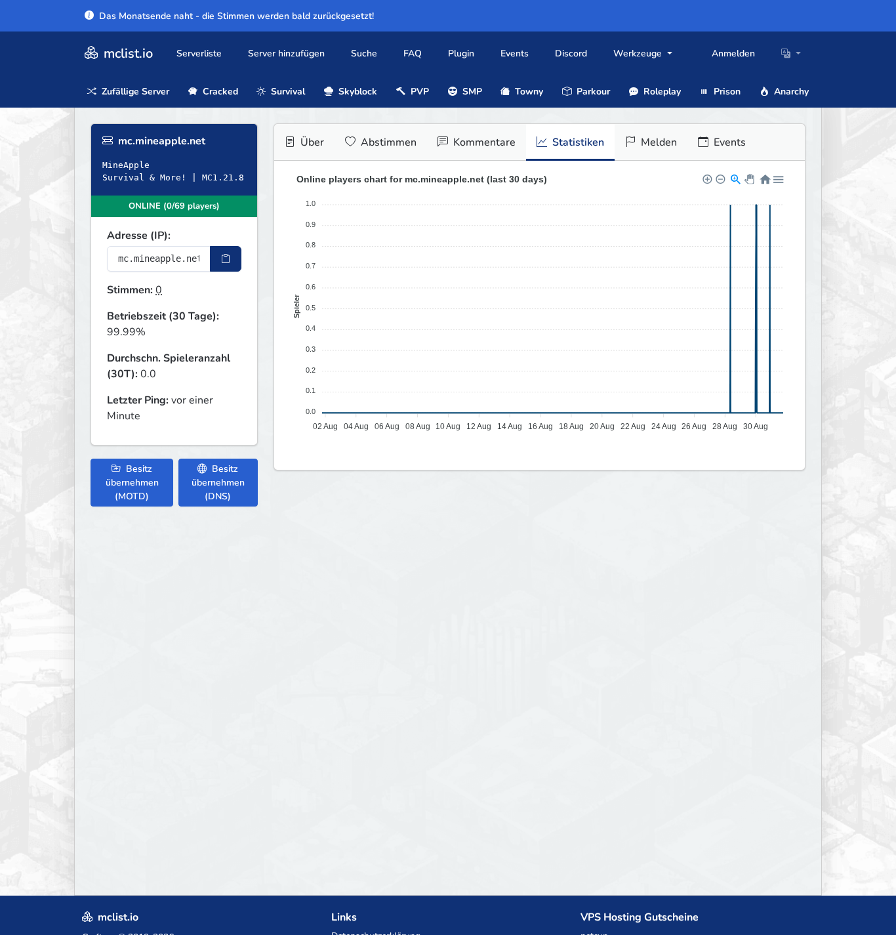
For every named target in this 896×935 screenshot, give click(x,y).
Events (514, 53)
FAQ (412, 53)
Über (311, 142)
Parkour (592, 91)
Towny (527, 91)
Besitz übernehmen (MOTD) (132, 483)
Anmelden (733, 53)
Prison (726, 91)
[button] (791, 53)
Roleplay (661, 91)
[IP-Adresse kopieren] (225, 259)
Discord (571, 53)
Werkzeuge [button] (638, 53)
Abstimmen (387, 142)
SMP (471, 91)
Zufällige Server (134, 91)
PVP (418, 91)
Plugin (461, 53)
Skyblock (356, 91)
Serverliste (199, 53)
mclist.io (126, 53)
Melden (657, 142)
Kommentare (483, 142)
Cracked (219, 91)
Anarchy (790, 91)
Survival (286, 91)
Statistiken (577, 142)
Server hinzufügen (286, 53)
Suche (364, 53)
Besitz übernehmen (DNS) (218, 483)
